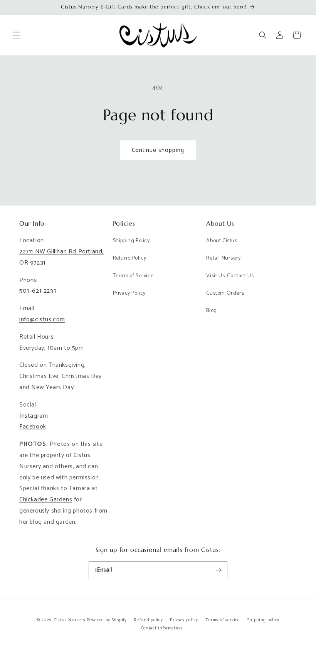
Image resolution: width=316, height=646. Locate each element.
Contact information (161, 628)
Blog (211, 310)
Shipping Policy (131, 240)
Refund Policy (129, 258)
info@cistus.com (42, 319)
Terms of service (222, 620)
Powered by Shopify (107, 620)
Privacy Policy (129, 293)
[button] (16, 35)
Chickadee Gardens (45, 499)
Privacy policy (184, 620)
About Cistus (221, 240)
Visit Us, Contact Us (230, 276)
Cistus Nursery (70, 620)
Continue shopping (158, 150)
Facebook (32, 427)
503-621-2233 (38, 291)
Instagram (33, 416)
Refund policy (148, 620)
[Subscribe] (218, 570)
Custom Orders (225, 293)
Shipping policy (263, 620)
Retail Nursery (223, 258)
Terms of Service (133, 276)
